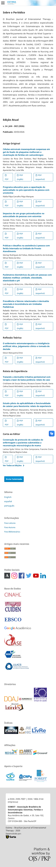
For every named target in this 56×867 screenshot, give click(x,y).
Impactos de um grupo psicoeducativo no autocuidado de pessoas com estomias (23, 215)
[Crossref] (40, 754)
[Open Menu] (3, 3)
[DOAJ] (11, 700)
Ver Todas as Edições (12, 465)
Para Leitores (10, 523)
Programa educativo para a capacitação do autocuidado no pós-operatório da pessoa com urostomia (26, 190)
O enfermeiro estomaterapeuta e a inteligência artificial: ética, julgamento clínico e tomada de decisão (26, 346)
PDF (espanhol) (40, 177)
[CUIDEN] (13, 609)
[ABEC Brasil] (26, 754)
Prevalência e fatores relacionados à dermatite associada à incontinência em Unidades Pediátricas (26, 304)
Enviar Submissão (14, 479)
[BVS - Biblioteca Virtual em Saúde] (40, 700)
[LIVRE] (39, 733)
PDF (6, 179)
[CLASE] (13, 642)
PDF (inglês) (20, 177)
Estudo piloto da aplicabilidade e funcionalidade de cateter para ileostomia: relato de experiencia (27, 405)
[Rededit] (11, 754)
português (9, 505)
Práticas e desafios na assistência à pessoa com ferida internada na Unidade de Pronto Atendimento (26, 248)
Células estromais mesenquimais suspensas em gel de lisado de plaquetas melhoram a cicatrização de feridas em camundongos (26, 152)
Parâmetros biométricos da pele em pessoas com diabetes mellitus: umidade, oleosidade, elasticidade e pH (27, 277)
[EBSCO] (13, 621)
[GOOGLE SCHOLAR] (17, 630)
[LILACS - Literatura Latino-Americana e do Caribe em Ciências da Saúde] (17, 668)
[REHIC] (25, 733)
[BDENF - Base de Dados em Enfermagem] (13, 656)
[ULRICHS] (26, 700)
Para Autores (9, 527)
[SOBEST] (40, 781)
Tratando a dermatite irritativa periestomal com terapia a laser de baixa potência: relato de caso (27, 378)
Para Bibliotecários (12, 531)
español (8, 501)
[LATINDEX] (33, 700)
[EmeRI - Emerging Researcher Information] (11, 733)
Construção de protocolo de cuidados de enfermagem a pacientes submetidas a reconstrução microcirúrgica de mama (23, 442)
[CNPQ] (25, 781)
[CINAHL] (13, 596)
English (7, 497)
